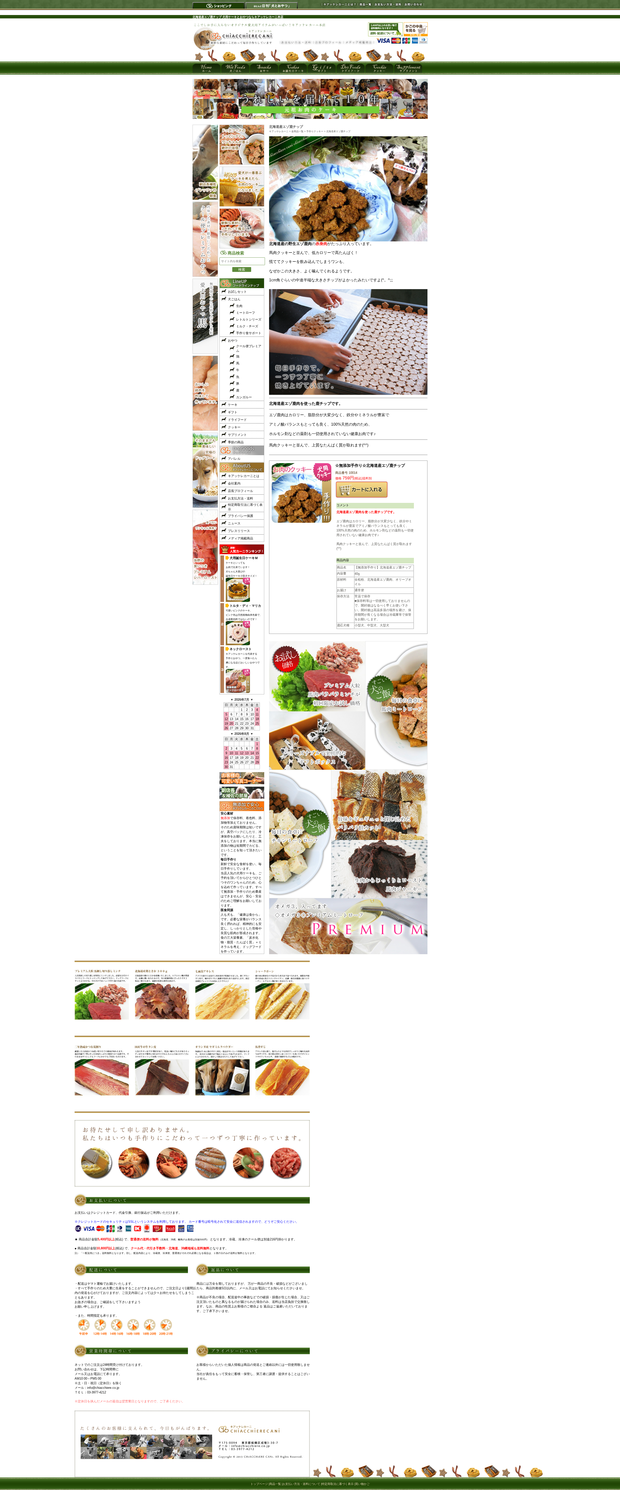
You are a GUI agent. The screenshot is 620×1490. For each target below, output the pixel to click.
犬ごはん (234, 299)
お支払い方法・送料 (386, 4)
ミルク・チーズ (247, 326)
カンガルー (244, 397)
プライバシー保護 (240, 516)
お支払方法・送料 (240, 498)
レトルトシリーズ (248, 319)
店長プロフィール (240, 491)
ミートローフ (245, 313)
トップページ (259, 1484)
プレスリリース (239, 531)
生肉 (239, 306)
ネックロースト (241, 649)
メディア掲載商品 (240, 538)
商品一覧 (364, 4)
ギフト (232, 412)
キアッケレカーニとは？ (333, 4)
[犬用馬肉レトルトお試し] (310, 117)
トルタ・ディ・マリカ (245, 605)
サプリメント (237, 435)
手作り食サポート (248, 333)
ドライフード (237, 420)
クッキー (234, 427)
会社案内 (234, 483)
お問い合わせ (412, 4)
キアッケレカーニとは (243, 476)
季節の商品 (236, 442)
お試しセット (237, 291)
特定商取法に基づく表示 (338, 1484)
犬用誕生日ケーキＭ (244, 558)
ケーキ (232, 405)
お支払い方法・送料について (301, 1484)
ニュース (234, 523)
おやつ (232, 340)
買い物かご (362, 1484)
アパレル (234, 459)
